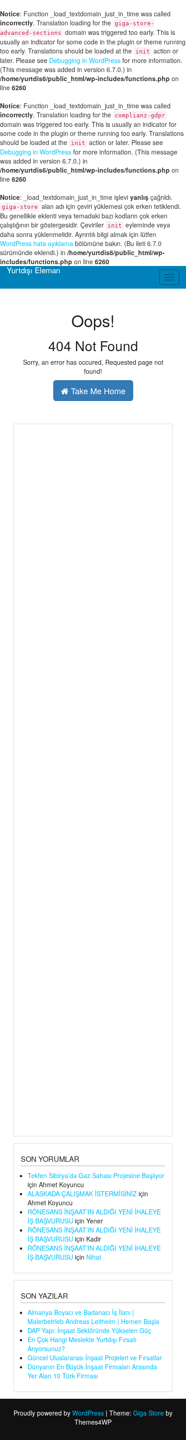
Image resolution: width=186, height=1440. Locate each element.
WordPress (88, 1412)
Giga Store (148, 1412)
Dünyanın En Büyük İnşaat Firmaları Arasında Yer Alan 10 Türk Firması (92, 1371)
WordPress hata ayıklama (36, 243)
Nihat (93, 1256)
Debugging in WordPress (85, 60)
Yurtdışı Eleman (33, 270)
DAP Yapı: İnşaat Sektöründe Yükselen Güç (89, 1330)
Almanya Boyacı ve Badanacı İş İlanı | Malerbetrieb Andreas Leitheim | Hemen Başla (93, 1317)
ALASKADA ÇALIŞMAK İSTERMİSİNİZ (82, 1193)
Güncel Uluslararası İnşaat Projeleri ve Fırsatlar (95, 1357)
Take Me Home (97, 390)
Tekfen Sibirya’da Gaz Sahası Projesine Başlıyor (96, 1175)
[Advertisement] (93, 780)
